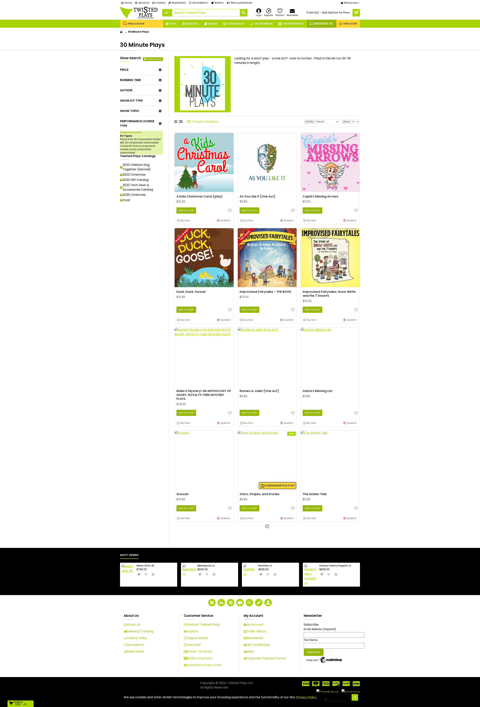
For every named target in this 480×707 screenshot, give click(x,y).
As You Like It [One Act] (257, 197)
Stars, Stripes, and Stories (259, 494)
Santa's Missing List (317, 391)
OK (355, 697)
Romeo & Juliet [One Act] (259, 391)
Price (124, 70)
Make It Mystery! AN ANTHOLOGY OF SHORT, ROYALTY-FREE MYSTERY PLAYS (203, 395)
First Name (311, 640)
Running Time (130, 80)
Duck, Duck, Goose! (191, 292)
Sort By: (310, 121)
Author (126, 90)
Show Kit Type (131, 100)
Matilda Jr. (265, 565)
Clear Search (154, 59)
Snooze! (182, 494)
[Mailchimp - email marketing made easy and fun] (324, 660)
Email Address (320, 629)
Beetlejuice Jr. (206, 565)
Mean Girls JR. (145, 565)
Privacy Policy (306, 697)
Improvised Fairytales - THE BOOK (265, 292)
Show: (346, 121)
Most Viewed (129, 555)
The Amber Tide (315, 494)
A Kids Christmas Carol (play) (199, 197)
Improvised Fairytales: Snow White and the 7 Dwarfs (329, 294)
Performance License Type (137, 123)
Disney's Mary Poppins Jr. (335, 565)
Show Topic (130, 111)
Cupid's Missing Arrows (320, 197)
